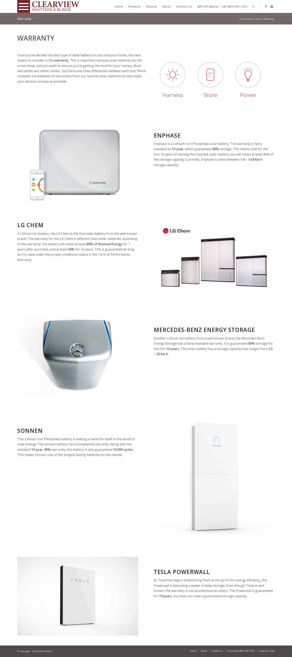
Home (258, 18)
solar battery (82, 55)
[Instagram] (272, 6)
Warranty (24, 19)
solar (208, 585)
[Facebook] (266, 6)
